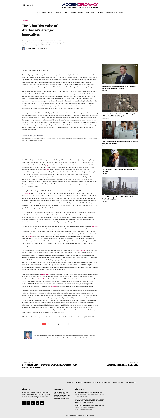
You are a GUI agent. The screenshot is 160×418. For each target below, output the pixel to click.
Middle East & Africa (106, 111)
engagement (44, 274)
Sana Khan (104, 173)
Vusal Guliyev (32, 48)
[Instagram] (28, 403)
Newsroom (104, 90)
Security (75, 324)
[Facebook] (23, 53)
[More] (46, 53)
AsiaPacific (50, 324)
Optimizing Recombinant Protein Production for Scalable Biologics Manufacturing (89, 406)
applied (47, 169)
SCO (70, 324)
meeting (30, 236)
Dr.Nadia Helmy (105, 118)
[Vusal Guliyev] (24, 48)
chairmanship (26, 193)
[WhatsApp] (31, 53)
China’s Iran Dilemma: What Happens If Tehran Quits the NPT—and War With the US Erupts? (120, 115)
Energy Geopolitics (106, 194)
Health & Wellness (106, 138)
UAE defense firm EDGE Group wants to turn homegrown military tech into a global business (119, 87)
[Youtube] (42, 403)
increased (39, 260)
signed (48, 165)
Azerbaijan (57, 324)
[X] (27, 53)
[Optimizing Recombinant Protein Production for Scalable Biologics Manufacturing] (120, 130)
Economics (64, 324)
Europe (25, 21)
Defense (104, 83)
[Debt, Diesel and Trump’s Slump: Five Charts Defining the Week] (120, 158)
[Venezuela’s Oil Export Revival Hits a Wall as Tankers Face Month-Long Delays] (120, 186)
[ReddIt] (39, 53)
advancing (54, 286)
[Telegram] (42, 53)
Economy (104, 166)
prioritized (81, 250)
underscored (40, 279)
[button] (30, 5)
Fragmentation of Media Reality (122, 365)
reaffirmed (95, 226)
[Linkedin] (35, 53)
